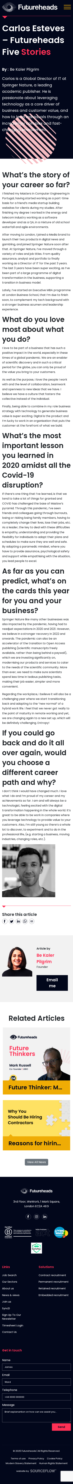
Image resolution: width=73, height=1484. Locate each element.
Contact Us (9, 1332)
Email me (52, 983)
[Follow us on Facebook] (28, 1216)
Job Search (9, 1275)
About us (8, 1288)
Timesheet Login (12, 1325)
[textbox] (36, 1367)
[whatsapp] (25, 921)
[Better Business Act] (43, 1232)
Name (6, 1360)
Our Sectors (9, 1282)
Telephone (9, 1390)
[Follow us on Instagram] (36, 1216)
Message (8, 1405)
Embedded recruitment (54, 1295)
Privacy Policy (36, 1458)
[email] (31, 921)
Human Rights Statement (53, 1463)
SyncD (6, 1308)
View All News (36, 1162)
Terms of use (18, 1458)
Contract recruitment (52, 1275)
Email (6, 1375)
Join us (6, 1301)
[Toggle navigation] (67, 7)
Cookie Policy (54, 1458)
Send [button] (61, 1427)
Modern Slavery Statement (21, 1463)
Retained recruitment (52, 1288)
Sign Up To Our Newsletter (11, 1317)
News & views (10, 1295)
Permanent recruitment (54, 1282)
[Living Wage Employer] (61, 1232)
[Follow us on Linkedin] (44, 1216)
